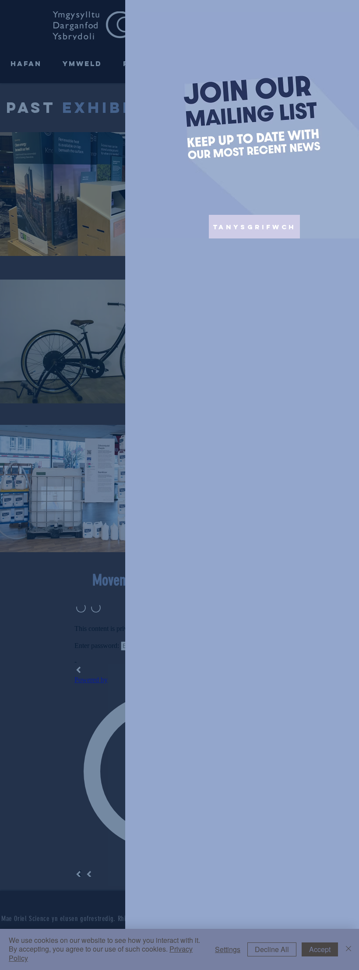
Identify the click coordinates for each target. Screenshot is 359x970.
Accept (320, 949)
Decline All (272, 949)
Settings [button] (227, 949)
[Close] (348, 949)
